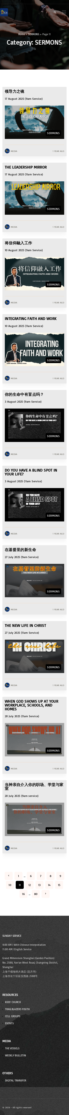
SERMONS (33, 34)
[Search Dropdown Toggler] (55, 12)
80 (36, 894)
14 (49, 885)
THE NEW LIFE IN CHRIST (25, 625)
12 (29, 885)
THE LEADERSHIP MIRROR (26, 166)
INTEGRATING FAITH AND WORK (30, 318)
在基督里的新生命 (20, 549)
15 (59, 885)
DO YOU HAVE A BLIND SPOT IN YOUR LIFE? (31, 471)
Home (21, 34)
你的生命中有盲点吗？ (24, 394)
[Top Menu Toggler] (64, 12)
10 (10, 885)
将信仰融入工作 (18, 242)
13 (39, 885)
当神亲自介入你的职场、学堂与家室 (34, 786)
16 (23, 894)
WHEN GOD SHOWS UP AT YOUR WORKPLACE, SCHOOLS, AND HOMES (31, 705)
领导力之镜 (14, 91)
